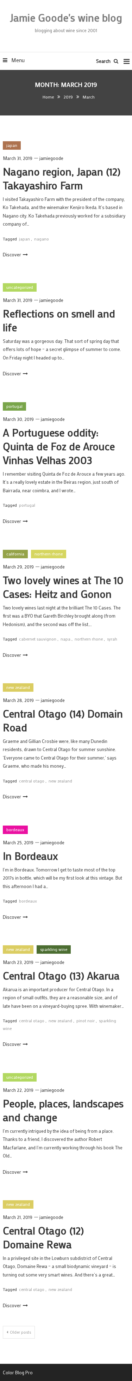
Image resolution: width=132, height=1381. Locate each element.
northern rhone (48, 553)
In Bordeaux (30, 856)
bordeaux (15, 829)
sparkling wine (53, 949)
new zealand (18, 687)
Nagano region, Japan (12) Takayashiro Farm (61, 178)
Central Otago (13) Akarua (61, 975)
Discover (12, 254)
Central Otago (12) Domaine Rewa (43, 1237)
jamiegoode (51, 158)
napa (65, 639)
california (15, 553)
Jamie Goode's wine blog (66, 17)
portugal (14, 406)
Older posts (20, 1332)
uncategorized (19, 287)
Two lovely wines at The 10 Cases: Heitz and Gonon (63, 587)
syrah (112, 639)
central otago (31, 781)
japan (11, 145)
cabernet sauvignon (37, 639)
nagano (41, 239)
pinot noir (85, 1020)
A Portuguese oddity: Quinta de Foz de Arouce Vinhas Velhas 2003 (59, 446)
